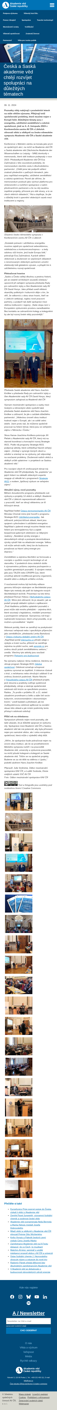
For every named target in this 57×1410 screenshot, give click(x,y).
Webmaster (24, 1404)
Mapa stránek (25, 1394)
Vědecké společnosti (11, 33)
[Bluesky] (28, 1296)
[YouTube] (37, 1296)
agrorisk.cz (39, 646)
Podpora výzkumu (10, 13)
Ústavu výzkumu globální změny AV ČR (25, 637)
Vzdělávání (29, 27)
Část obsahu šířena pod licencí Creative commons (28, 1384)
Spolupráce (26, 20)
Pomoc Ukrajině (9, 20)
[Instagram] (20, 1296)
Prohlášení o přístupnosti (39, 1398)
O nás (28, 1343)
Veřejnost (28, 1352)
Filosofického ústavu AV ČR (19, 680)
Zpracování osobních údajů (31, 1401)
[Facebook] (12, 1296)
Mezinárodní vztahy (11, 27)
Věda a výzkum (28, 1347)
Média (28, 1356)
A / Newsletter (28, 1313)
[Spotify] (28, 1303)
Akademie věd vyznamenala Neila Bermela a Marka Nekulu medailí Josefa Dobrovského (31, 1225)
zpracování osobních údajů (16, 1326)
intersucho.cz (27, 640)
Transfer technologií (45, 20)
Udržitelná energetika (29, 517)
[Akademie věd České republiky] (28, 1373)
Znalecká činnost (32, 33)
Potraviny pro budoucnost (26, 655)
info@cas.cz (28, 1381)
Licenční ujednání (40, 1394)
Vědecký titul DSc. (31, 13)
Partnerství (7, 40)
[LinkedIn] (45, 1296)
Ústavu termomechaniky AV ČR (36, 511)
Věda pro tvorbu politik (27, 40)
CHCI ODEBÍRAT (28, 1330)
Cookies (22, 1398)
